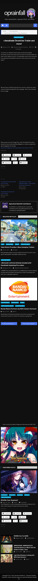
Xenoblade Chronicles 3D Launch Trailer (7, 192)
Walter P (14, 311)
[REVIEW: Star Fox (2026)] (6, 539)
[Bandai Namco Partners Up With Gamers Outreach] (19, 289)
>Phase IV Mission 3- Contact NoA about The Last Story (10, 324)
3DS (3, 244)
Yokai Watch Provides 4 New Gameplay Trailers (17, 247)
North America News (7, 306)
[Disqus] (19, 349)
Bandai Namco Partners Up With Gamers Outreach (18, 309)
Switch (27, 495)
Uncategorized (19, 37)
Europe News (5, 302)
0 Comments (24, 502)
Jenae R (15, 502)
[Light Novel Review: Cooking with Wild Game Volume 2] (6, 558)
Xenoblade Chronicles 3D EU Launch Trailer (8, 182)
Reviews (20, 495)
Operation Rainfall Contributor (20, 47)
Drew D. (27, 559)
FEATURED (12, 495)
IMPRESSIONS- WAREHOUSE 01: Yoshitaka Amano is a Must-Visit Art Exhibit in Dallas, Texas (25, 548)
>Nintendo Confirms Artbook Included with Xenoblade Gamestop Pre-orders (16, 264)
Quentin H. (27, 551)
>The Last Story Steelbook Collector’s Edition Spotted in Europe (29, 324)
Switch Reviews (6, 497)
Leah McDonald (30, 538)
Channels (4, 495)
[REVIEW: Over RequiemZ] (19, 481)
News (17, 244)
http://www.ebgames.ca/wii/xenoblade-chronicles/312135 (16, 148)
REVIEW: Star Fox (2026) (21, 536)
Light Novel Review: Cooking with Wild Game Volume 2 (24, 556)
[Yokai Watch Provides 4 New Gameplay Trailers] (19, 231)
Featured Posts (9, 467)
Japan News (10, 244)
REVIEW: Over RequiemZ (9, 500)
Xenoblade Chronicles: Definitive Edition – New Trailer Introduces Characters (27, 183)
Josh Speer (15, 250)
